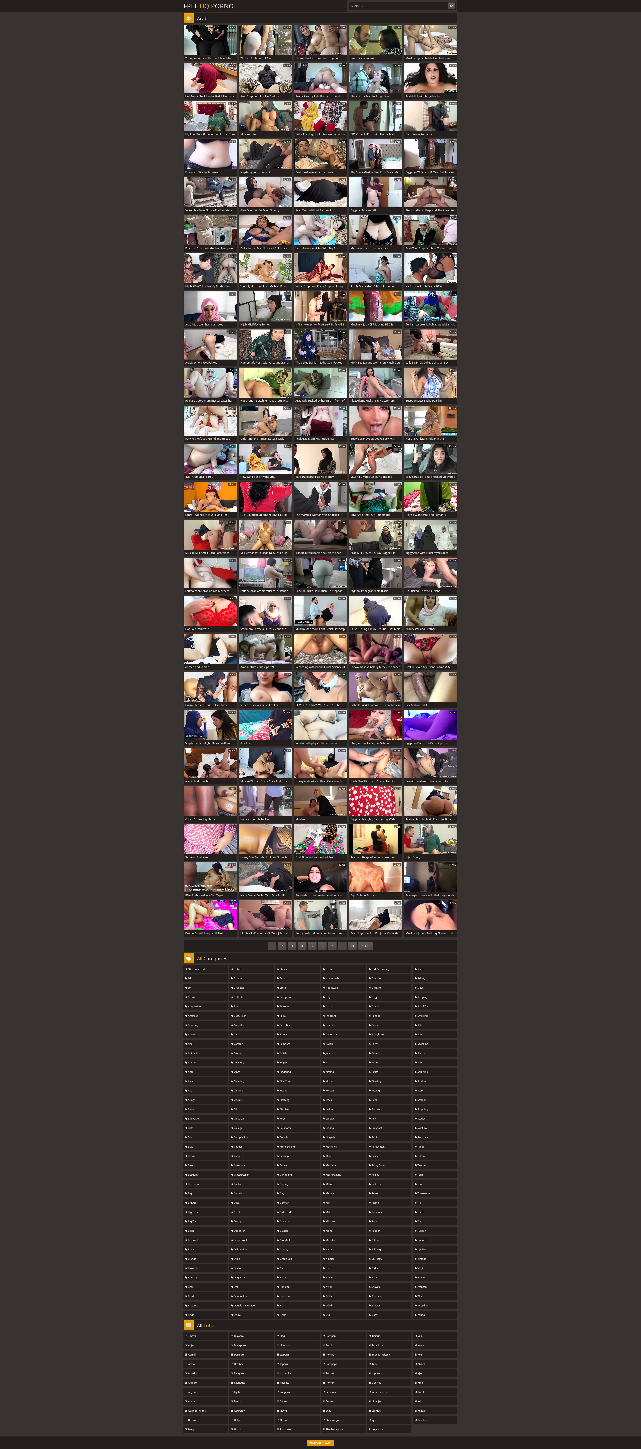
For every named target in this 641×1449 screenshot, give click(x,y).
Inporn (283, 1364)
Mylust (283, 1401)
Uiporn (375, 1373)
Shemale (376, 1296)
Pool (374, 1099)
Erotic (282, 987)
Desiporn (239, 1354)
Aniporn (192, 1382)
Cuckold (238, 1184)
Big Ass (191, 1202)
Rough (375, 1221)
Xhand (421, 1364)
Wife (420, 1296)
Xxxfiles (421, 1420)
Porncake (285, 1429)
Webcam (422, 1286)
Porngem (331, 1335)
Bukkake (238, 997)
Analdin (192, 1373)
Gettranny (239, 1410)
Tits (419, 1202)
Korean (329, 1090)
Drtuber (238, 1364)
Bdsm (191, 1156)
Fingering (285, 1071)
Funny (283, 1165)
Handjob (284, 1286)
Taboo (420, 1146)
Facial (282, 1015)
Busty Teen (239, 1015)
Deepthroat (240, 1240)
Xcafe (420, 1345)
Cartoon (238, 1043)
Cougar (237, 1146)
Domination (240, 1296)
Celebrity (238, 1062)
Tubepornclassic (380, 1354)
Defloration (240, 1249)
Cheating (238, 1081)
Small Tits (423, 1006)
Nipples (329, 1258)
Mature (329, 1184)
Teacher (421, 1165)
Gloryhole (285, 1240)
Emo (282, 978)
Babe (190, 1109)
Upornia (376, 1382)
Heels (282, 1314)
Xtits (420, 1401)
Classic (237, 1099)
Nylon (329, 1286)
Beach (191, 1165)
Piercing (376, 1081)
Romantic (376, 1212)
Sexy (374, 1277)
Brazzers (192, 1305)
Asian (190, 1081)
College (237, 1128)
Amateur (192, 1015)
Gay (281, 1193)
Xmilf (420, 1382)
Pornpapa (331, 1364)
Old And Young (380, 969)
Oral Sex (376, 978)
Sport (420, 1062)
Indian (329, 1006)
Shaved (375, 1286)
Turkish (421, 1230)
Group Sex (285, 1258)
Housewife (331, 987)
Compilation (240, 1137)
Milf (327, 1202)
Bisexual (192, 1240)
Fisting (283, 1090)
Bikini (190, 1230)
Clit (235, 1109)
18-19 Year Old (196, 969)
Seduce (375, 1268)
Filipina (283, 1062)
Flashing (284, 1099)
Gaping (283, 1184)
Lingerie (330, 1137)
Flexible (284, 1109)
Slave (420, 987)
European (285, 997)
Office (329, 1296)
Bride (190, 1314)
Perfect (375, 1062)
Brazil (190, 1296)
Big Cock (192, 1212)
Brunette (238, 987)
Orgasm (376, 987)
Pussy (374, 1156)
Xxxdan (421, 1410)
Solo (419, 1025)
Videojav (376, 1401)
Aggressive (194, 1006)
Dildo (236, 1258)
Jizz (327, 1062)
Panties (375, 1015)
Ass (189, 1090)
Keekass (284, 1382)
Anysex (191, 1401)
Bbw (190, 1146)
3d (189, 978)
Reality (375, 1174)
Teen (420, 1174)
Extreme (284, 1006)
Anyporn (192, 1392)
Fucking (284, 1156)
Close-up (238, 1118)
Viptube (376, 1410)
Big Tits (191, 1221)
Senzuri (329, 1401)
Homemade (332, 978)
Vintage (421, 1258)
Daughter (239, 1230)
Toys (420, 1221)
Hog (282, 1335)
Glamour (284, 1221)
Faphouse (239, 1382)
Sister (374, 1314)
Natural (329, 1249)
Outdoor (376, 1006)
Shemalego (332, 1420)
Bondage (192, 1277)
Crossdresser (241, 1174)
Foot (282, 1118)
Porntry (330, 1382)
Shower (375, 1305)
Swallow (422, 1128)
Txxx (374, 1364)
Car (235, 1034)
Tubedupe (377, 1345)
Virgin (420, 1268)
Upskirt (421, 1249)
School (375, 1240)
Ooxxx (283, 1420)
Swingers (422, 1137)
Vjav (374, 1420)
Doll (236, 1286)
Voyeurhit (377, 1429)
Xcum (420, 1354)
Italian (329, 1043)
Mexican (330, 1193)
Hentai (329, 969)
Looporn (284, 1392)
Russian (375, 1230)
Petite (374, 1071)
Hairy (282, 1277)
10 (352, 946)
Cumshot (238, 1193)
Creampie (239, 1165)
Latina (329, 1109)
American (193, 1034)
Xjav (419, 1373)
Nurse (329, 1277)
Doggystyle (240, 1277)
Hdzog (237, 1429)
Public (375, 1137)
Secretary (376, 1258)
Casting (237, 1053)
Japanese (330, 1053)
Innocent (330, 1015)
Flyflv (236, 1392)
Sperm (421, 1053)
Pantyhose (377, 1034)
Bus (235, 1006)
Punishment (378, 1146)
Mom (328, 1230)
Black (190, 1249)
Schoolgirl (377, 1249)
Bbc (189, 1137)
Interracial (331, 1034)
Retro (374, 1193)
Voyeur (421, 1277)
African (191, 997)
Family (283, 1034)
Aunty (191, 1099)
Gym (282, 1268)
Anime (191, 1062)
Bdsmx (191, 1420)
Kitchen (329, 1081)
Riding (375, 1202)
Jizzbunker (285, 1373)
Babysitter (193, 1118)
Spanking (422, 1043)
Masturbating (333, 1174)
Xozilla (421, 1392)
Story (420, 1090)
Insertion (330, 1025)
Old (327, 1314)
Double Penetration (244, 1305)
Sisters (421, 969)
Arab (190, 1071)
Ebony (283, 969)
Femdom (284, 1043)
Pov (373, 1118)
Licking (329, 1128)
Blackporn (239, 1345)
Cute (236, 1202)
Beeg (190, 1429)
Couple (237, 1156)
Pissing (375, 1090)
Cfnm (236, 1071)
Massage (330, 1165)
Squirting (422, 1071)
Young (421, 1314)
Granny (283, 1249)
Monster (330, 1240)
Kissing (329, 1071)
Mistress (330, 1221)
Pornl (328, 1345)
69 (189, 987)
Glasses (283, 1230)
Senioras (330, 1392)
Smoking (422, 1015)
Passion (375, 1053)
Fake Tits (284, 1025)
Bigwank (238, 1335)
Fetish (283, 1053)
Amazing (192, 1025)
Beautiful (192, 1174)
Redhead (376, 1184)
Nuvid (283, 1410)
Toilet (420, 1212)
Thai (419, 1184)
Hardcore (284, 1296)
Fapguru (238, 1373)
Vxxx (420, 1335)
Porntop (330, 1373)
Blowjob (192, 1268)
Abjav (191, 1345)
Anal (190, 1043)
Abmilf (191, 1354)
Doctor (237, 1268)
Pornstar (376, 1109)
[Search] (451, 6)
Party (374, 1043)
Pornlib (329, 1354)
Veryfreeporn (379, 1392)
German (284, 1202)
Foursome (285, 1128)
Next (365, 946)
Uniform (422, 1240)
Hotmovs (284, 1345)
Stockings (423, 1081)
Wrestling (423, 1305)
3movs (191, 1335)
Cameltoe (239, 1025)
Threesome (423, 1193)
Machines (331, 1146)
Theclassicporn (334, 1429)
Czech (237, 1212)
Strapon (421, 1099)
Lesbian (330, 1118)
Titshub (375, 1335)
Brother (238, 978)
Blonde (191, 1258)
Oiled (328, 1305)
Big (189, 1193)
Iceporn (284, 1354)
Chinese (238, 1090)
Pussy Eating (378, 1165)
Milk (328, 1212)
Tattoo (421, 1156)
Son (419, 1034)
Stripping (422, 1109)
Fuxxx (237, 1401)
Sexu (328, 1410)
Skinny (421, 978)
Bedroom (193, 1184)
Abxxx (191, 1364)
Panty (374, 1025)
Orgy (374, 997)
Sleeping (422, 997)
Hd (281, 1305)
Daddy (237, 1221)
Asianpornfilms (196, 1410)
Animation (193, 1053)
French (283, 1137)
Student (421, 1118)
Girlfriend (285, 1212)
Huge (328, 997)
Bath (190, 1128)
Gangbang (285, 1174)
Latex (328, 1099)
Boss (190, 1286)
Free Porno (209, 6)
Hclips (237, 1420)
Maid (328, 1156)
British (237, 969)
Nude (328, 1268)
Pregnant (376, 1128)
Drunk (237, 1314)
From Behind (287, 1146)
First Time (285, 1081)
